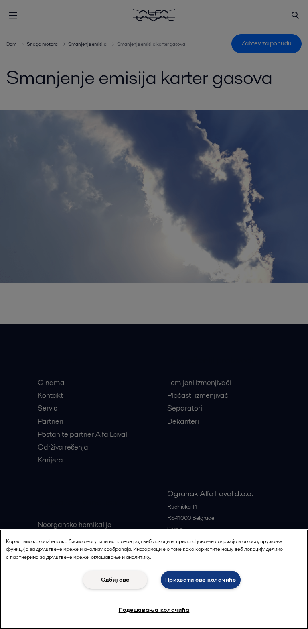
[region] (154, 579)
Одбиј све (115, 580)
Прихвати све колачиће (200, 580)
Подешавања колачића (154, 610)
